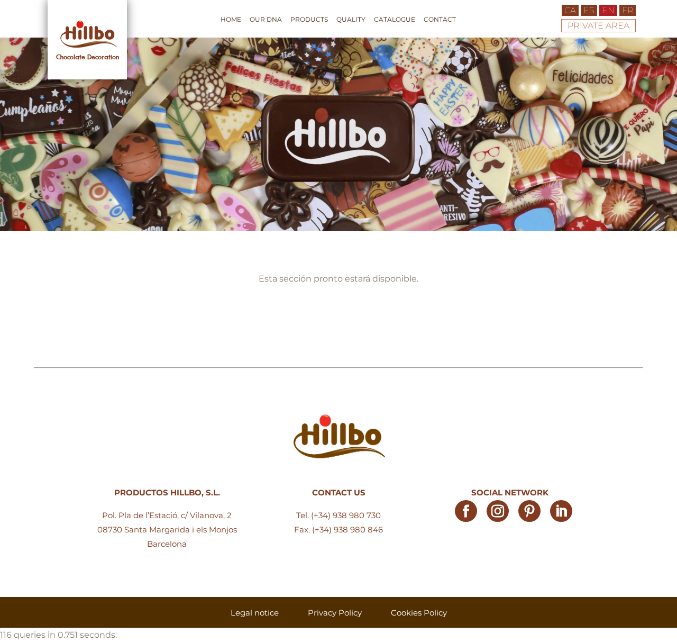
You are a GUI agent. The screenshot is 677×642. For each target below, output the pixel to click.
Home (231, 19)
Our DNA (266, 19)
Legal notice (255, 613)
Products (309, 19)
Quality (350, 19)
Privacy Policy (335, 613)
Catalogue (394, 19)
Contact (440, 19)
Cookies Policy (419, 613)
